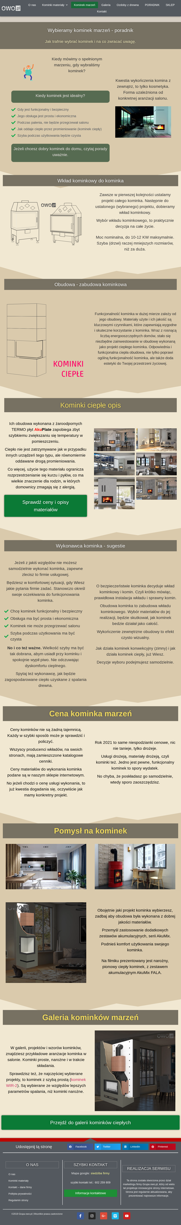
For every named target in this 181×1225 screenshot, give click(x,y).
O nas (32, 5)
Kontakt (102, 11)
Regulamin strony (18, 1200)
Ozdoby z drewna (128, 5)
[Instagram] (92, 1215)
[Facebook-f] (80, 1215)
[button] (80, 1147)
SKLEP (170, 5)
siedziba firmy (100, 1173)
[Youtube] (126, 1215)
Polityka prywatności (20, 1193)
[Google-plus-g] (103, 1215)
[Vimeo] (115, 1215)
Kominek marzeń (84, 5)
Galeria (105, 5)
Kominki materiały (18, 1180)
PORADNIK (152, 5)
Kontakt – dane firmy (20, 1187)
